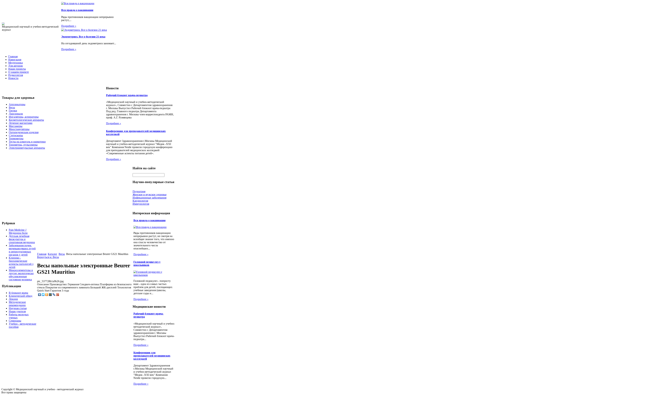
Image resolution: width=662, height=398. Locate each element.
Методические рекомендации (17, 304)
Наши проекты (17, 68)
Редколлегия (15, 75)
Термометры (16, 138)
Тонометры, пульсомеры (23, 144)
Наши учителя (17, 311)
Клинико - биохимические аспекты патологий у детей (21, 262)
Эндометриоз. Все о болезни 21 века (83, 36)
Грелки (13, 110)
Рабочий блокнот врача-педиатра (127, 95)
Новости (13, 78)
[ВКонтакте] (39, 294)
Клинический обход (20, 295)
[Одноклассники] (47, 294)
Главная (13, 56)
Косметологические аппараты (26, 119)
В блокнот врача (18, 292)
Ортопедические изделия (23, 132)
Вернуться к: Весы (48, 257)
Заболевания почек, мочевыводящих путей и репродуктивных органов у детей (22, 250)
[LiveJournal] (54, 294)
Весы (12, 107)
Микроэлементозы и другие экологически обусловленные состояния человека (21, 275)
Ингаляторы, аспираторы (24, 116)
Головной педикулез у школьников (147, 263)
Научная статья (18, 308)
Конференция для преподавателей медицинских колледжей (151, 355)
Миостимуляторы (19, 129)
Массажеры (15, 126)
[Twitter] (43, 294)
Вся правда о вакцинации (77, 10)
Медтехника (15, 62)
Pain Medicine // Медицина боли (18, 231)
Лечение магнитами (20, 123)
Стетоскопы (16, 135)
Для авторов (15, 65)
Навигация (14, 59)
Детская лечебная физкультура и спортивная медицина (22, 239)
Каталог (52, 254)
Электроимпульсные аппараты (27, 147)
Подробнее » (68, 25)
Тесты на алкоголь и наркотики (27, 141)
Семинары (15, 320)
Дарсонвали (16, 113)
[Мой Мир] (50, 294)
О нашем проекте (18, 71)
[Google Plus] (57, 294)
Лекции (13, 299)
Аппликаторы (17, 104)
